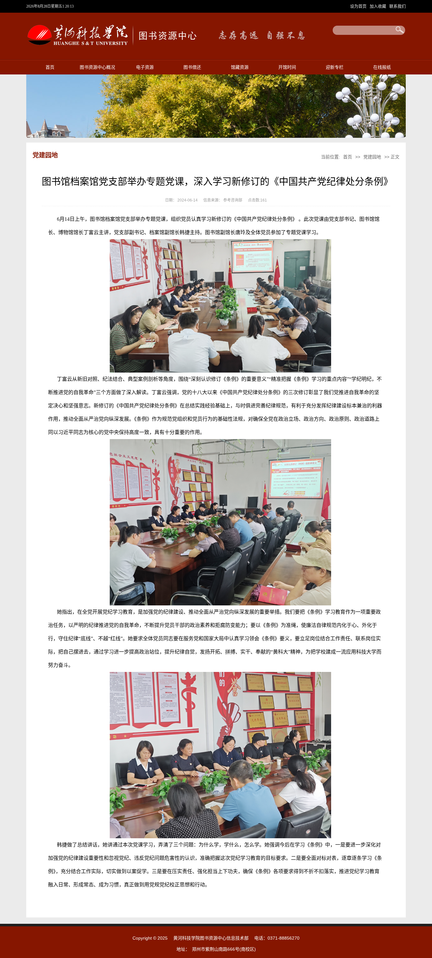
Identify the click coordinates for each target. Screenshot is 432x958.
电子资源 (145, 67)
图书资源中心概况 (97, 67)
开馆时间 (287, 67)
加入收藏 (378, 6)
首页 (50, 67)
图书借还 (192, 67)
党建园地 (372, 156)
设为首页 (359, 6)
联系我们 (397, 6)
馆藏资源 (240, 67)
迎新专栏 (334, 67)
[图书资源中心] (111, 48)
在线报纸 (382, 67)
